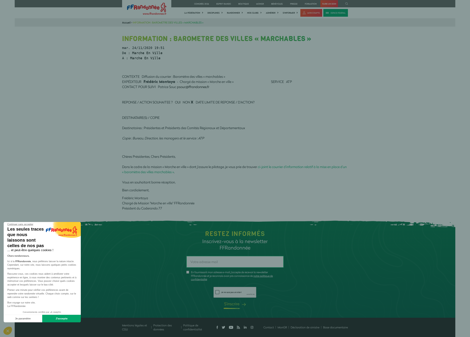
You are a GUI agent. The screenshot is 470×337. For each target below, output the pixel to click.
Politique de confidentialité (192, 327)
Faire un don (329, 3)
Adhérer (270, 12)
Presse (293, 3)
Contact (268, 327)
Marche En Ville (147, 53)
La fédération (192, 12)
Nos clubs (252, 12)
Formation (311, 3)
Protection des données (162, 327)
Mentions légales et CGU (134, 327)
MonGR (260, 3)
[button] (7, 330)
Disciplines (213, 12)
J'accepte (62, 318)
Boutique (243, 3)
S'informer (289, 12)
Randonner (233, 12)
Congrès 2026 (201, 3)
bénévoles (277, 3)
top (219, 312)
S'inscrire (231, 303)
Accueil (126, 22)
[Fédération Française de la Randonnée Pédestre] (146, 8)
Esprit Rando (223, 3)
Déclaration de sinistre (305, 327)
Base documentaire (335, 327)
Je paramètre (23, 318)
